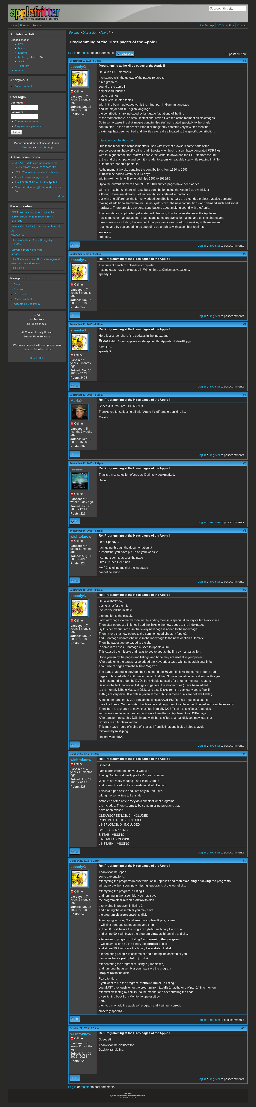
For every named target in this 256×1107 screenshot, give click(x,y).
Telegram (23, 65)
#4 (244, 394)
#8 (244, 754)
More (61, 196)
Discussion (89, 32)
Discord (22, 52)
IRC (20, 44)
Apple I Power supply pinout (31, 177)
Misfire (22, 56)
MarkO (76, 401)
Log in (72, 52)
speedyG (78, 67)
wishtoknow (80, 536)
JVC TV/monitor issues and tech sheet (37, 172)
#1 (244, 60)
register (86, 52)
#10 (243, 1028)
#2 (244, 254)
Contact (241, 25)
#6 (244, 530)
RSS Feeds (20, 294)
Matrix (21, 48)
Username (18, 102)
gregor (15, 253)
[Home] (35, 19)
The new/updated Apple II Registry (31, 240)
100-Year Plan (225, 25)
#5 (244, 463)
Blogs (17, 284)
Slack (21, 61)
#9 (244, 860)
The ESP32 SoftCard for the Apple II (36, 182)
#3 (244, 324)
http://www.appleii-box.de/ (116, 140)
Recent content (23, 86)
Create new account (27, 121)
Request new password (29, 126)
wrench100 (18, 234)
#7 (244, 590)
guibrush (16, 220)
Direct (25, 147)
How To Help (206, 25)
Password (18, 111)
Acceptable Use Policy (27, 303)
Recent (36, 25)
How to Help (37, 357)
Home (13, 25)
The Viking (17, 267)
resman (76, 469)
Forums (24, 25)
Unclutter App (45, 147)
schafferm (17, 244)
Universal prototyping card (27, 249)
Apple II (105, 32)
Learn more (18, 70)
